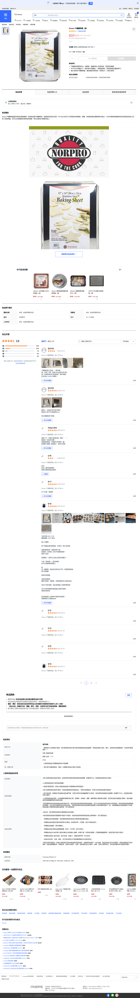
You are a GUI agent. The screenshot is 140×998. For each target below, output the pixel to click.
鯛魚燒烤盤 (12, 913)
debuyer (4, 923)
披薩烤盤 (29, 913)
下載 (90, 3)
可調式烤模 (84, 913)
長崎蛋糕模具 (93, 913)
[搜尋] (122, 15)
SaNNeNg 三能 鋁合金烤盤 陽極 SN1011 (15, 958)
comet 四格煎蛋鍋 (8, 961)
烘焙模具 (101, 913)
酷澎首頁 (4, 24)
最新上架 (51, 341)
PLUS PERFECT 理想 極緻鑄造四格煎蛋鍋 (15, 953)
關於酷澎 (3, 976)
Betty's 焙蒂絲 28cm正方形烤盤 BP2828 (15, 932)
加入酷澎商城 (106, 976)
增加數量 (76, 60)
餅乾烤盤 (32, 24)
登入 (120, 8)
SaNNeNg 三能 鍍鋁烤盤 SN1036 (13, 966)
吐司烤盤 (36, 913)
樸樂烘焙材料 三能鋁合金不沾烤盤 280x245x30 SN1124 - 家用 (21, 938)
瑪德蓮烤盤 (66, 913)
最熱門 (43, 341)
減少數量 (76, 58)
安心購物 (72, 976)
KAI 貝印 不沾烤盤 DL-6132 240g (13, 940)
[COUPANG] (37, 987)
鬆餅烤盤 (4, 913)
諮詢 (128, 695)
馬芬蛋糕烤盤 (75, 913)
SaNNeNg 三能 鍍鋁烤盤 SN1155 (13, 948)
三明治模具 (119, 913)
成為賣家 (136, 8)
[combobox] (128, 341)
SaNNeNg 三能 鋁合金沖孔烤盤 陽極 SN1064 (16, 968)
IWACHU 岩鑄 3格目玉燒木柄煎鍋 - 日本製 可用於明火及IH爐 (20, 943)
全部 (35, 15)
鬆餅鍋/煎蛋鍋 (21, 913)
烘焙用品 (18, 24)
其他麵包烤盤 (109, 913)
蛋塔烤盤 (43, 913)
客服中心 (131, 8)
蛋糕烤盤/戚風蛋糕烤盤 (54, 913)
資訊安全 (80, 976)
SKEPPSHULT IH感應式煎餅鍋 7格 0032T (15, 935)
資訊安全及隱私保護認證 (93, 976)
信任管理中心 (49, 976)
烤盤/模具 (25, 24)
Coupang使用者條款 (28, 976)
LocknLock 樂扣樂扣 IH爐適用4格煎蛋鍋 (15, 955)
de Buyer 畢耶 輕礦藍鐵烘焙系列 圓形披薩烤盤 (16, 950)
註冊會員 (125, 8)
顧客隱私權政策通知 (61, 976)
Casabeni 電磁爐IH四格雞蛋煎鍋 (13, 945)
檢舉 (126, 728)
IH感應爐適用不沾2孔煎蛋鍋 (11, 963)
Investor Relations (14, 976)
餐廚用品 (11, 24)
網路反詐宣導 (5, 978)
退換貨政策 (40, 976)
